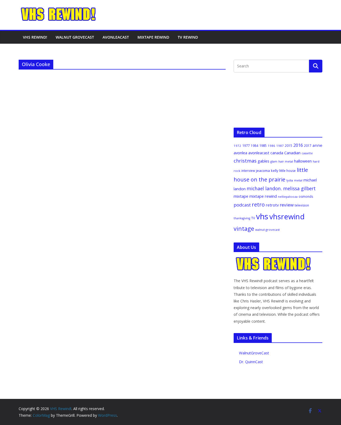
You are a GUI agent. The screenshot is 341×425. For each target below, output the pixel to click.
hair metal (285, 161)
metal (298, 180)
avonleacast (258, 152)
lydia (289, 180)
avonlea (240, 152)
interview (248, 170)
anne (317, 145)
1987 (280, 146)
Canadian (292, 152)
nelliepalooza (288, 197)
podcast (242, 205)
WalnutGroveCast (254, 352)
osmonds (306, 196)
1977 (246, 145)
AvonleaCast (116, 37)
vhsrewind (287, 216)
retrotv (272, 205)
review (287, 205)
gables (263, 161)
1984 (254, 145)
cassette (307, 153)
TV (253, 218)
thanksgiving (242, 218)
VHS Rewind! (35, 37)
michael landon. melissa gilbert (281, 188)
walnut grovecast (267, 230)
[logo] (274, 259)
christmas (245, 160)
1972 (237, 146)
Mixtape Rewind (153, 37)
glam (273, 161)
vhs (262, 216)
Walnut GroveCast (75, 37)
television (302, 205)
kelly (274, 170)
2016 (298, 145)
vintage (244, 228)
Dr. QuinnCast (251, 361)
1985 (263, 145)
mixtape (241, 196)
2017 (307, 145)
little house (287, 170)
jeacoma (263, 170)
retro (258, 204)
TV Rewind (188, 37)
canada (276, 152)
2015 (288, 145)
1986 (271, 146)
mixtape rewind (263, 196)
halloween (303, 161)
